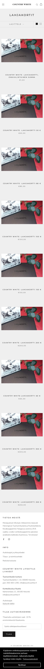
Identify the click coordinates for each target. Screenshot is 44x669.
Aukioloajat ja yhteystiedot (13, 552)
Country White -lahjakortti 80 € (22, 183)
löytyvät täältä (8, 603)
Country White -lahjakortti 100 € (21, 236)
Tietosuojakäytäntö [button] (30, 659)
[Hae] (37, 4)
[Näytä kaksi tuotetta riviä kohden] (41, 24)
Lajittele (15, 24)
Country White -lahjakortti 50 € (22, 130)
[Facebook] (4, 539)
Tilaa (9, 634)
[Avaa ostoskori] (41, 4)
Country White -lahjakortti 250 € (21, 502)
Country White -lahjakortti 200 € (22, 343)
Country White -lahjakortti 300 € (22, 449)
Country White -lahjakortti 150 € (22, 289)
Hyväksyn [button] (22, 665)
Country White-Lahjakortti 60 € (22, 396)
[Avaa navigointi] (3, 4)
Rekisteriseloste (9, 560)
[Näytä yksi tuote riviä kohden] (37, 24)
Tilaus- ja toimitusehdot (12, 556)
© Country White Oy (22, 646)
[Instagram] (9, 539)
